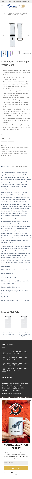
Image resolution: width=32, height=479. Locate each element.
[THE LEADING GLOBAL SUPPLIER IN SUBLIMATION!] (16, 6)
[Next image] (29, 34)
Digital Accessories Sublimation (18, 13)
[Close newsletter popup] (30, 400)
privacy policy (20, 473)
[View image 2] (11, 54)
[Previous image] (3, 34)
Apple (20, 70)
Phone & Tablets (13, 14)
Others (22, 14)
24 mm (4, 139)
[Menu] (2, 6)
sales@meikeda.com (14, 393)
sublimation (9, 70)
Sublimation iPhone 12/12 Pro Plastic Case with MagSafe (24, 334)
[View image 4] (26, 54)
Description (5, 166)
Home (4, 13)
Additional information (19, 166)
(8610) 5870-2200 (14, 390)
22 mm (11, 139)
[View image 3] (19, 54)
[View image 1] (4, 54)
